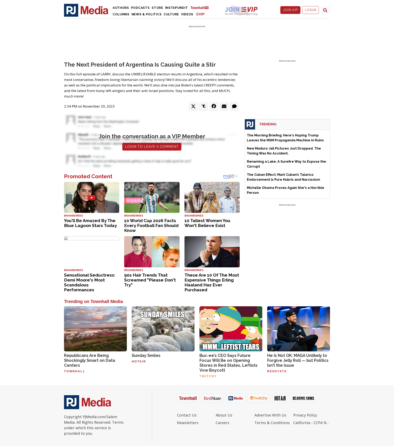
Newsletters (187, 422)
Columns (121, 14)
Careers (222, 422)
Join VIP (290, 10)
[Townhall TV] (201, 7)
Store (157, 8)
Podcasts (140, 8)
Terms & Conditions (272, 422)
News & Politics (147, 14)
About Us (224, 415)
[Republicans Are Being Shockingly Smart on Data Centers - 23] (95, 328)
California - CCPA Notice (311, 422)
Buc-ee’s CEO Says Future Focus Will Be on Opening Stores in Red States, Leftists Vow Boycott (228, 363)
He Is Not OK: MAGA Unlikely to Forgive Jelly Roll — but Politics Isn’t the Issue (298, 360)
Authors (121, 8)
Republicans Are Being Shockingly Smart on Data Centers (89, 360)
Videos (187, 14)
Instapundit (176, 8)
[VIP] (200, 14)
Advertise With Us (270, 415)
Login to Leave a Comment (152, 147)
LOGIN (310, 10)
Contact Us (187, 415)
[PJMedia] (86, 10)
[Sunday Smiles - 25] (163, 328)
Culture (171, 14)
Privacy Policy (305, 415)
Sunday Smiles (146, 355)
